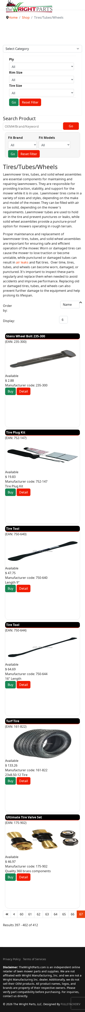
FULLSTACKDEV (70, 1004)
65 (64, 914)
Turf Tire (12, 721)
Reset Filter (30, 102)
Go (14, 102)
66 (72, 914)
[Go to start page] (7, 914)
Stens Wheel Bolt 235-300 (25, 336)
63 (47, 914)
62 (38, 914)
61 (30, 914)
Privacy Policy (12, 959)
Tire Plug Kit (15, 432)
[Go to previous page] (14, 914)
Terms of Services (34, 959)
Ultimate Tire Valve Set (24, 817)
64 (55, 914)
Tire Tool (12, 528)
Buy (10, 391)
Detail (23, 391)
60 (21, 914)
